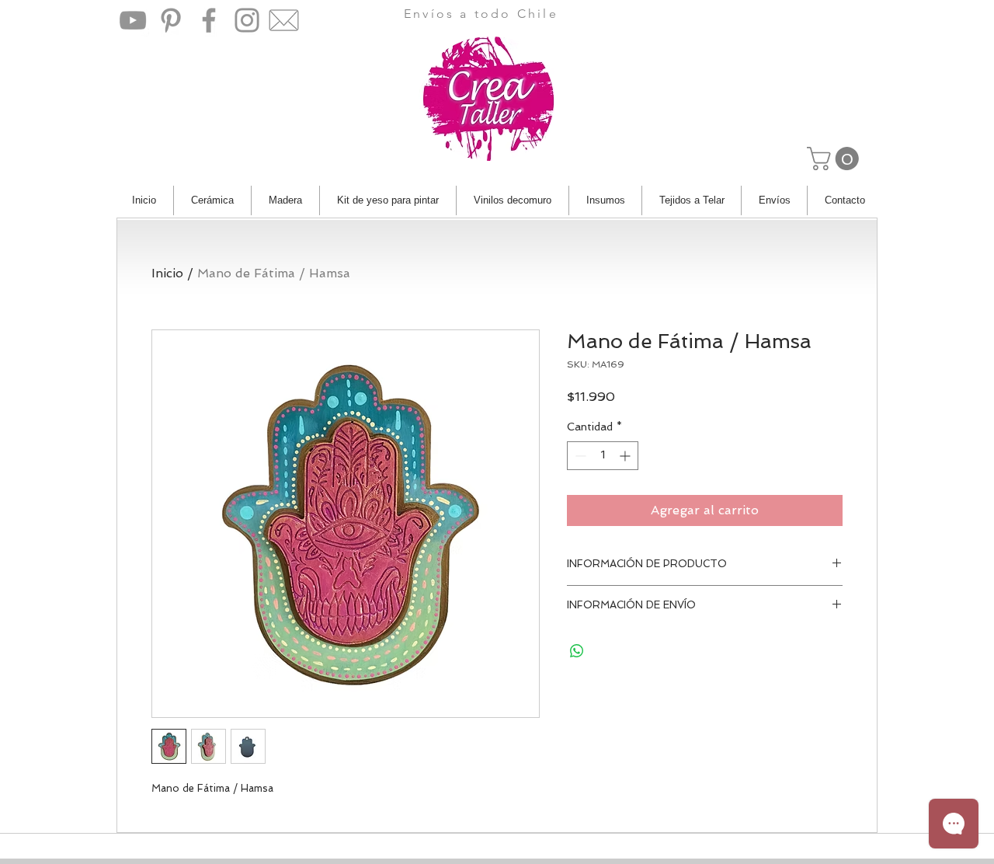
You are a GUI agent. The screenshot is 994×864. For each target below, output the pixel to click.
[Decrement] (579, 455)
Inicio (167, 273)
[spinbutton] (603, 455)
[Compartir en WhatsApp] (577, 651)
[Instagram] (247, 20)
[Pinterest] (171, 20)
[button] (835, 158)
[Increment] (626, 455)
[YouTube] (132, 20)
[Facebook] (209, 20)
